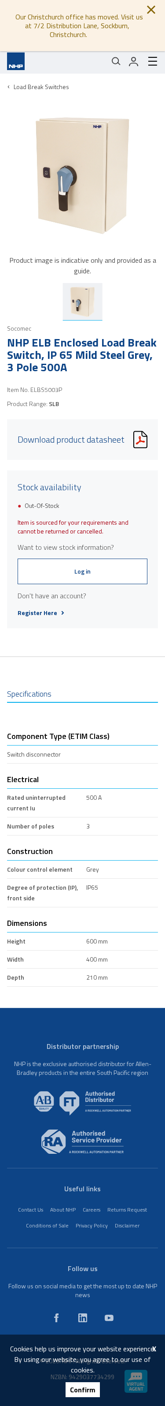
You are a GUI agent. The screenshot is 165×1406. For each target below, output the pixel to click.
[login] (133, 61)
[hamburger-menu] (149, 61)
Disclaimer (127, 1225)
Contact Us (30, 1209)
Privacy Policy (92, 1225)
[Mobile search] (116, 61)
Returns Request (127, 1209)
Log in (82, 571)
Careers (91, 1209)
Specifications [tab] (29, 694)
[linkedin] (82, 1317)
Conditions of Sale (47, 1225)
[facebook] (56, 1317)
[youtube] (109, 1317)
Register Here (37, 612)
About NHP (63, 1209)
